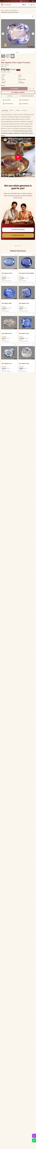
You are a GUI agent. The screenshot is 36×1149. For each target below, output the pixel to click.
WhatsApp (10, 95)
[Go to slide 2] (18, 52)
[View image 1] (3, 56)
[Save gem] (29, 88)
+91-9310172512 (25, 1)
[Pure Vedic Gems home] (6, 4)
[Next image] (33, 33)
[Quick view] (16, 258)
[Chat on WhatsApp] (34, 1140)
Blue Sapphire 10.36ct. (7, 273)
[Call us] (34, 1136)
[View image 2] (8, 56)
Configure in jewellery (18, 92)
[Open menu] (34, 5)
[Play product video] (12, 56)
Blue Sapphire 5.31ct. (7, 363)
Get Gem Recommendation (18, 229)
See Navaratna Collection (18, 235)
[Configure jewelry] (16, 262)
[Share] (33, 88)
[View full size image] (33, 16)
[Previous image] (3, 33)
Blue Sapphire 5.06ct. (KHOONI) (26, 273)
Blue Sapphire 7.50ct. (24, 333)
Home (2, 10)
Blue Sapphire (14, 10)
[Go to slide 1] (17, 52)
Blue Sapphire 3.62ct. (24, 303)
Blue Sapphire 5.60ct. (24, 363)
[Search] (29, 5)
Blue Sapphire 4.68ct (7, 303)
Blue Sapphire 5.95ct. (7, 333)
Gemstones (7, 10)
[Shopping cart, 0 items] (31, 5)
